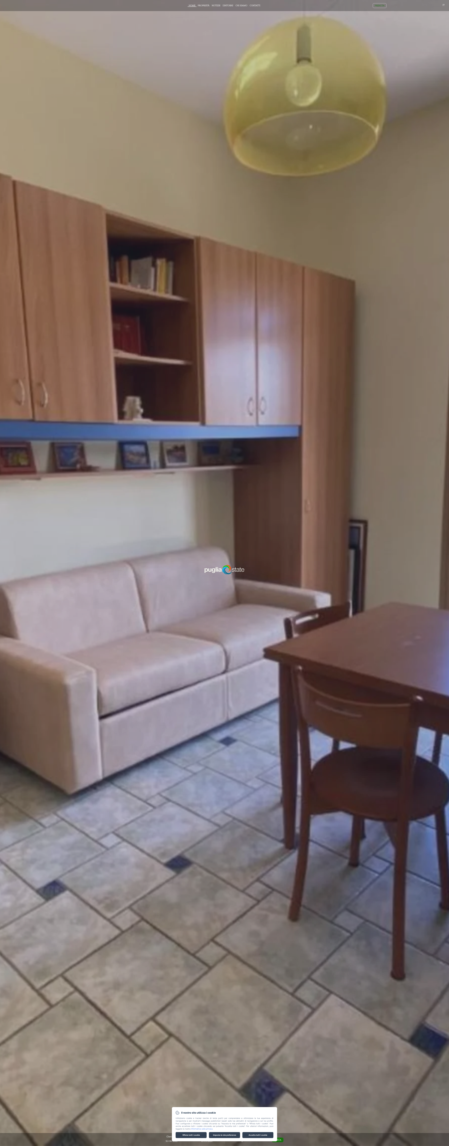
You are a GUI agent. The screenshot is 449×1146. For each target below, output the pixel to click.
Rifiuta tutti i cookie (191, 1135)
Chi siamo (241, 5)
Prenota (380, 5)
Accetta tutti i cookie (258, 1135)
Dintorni (228, 5)
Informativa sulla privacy (202, 1129)
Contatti (255, 5)
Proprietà (203, 5)
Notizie (216, 5)
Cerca (277, 1140)
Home (192, 5)
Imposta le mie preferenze (224, 1135)
